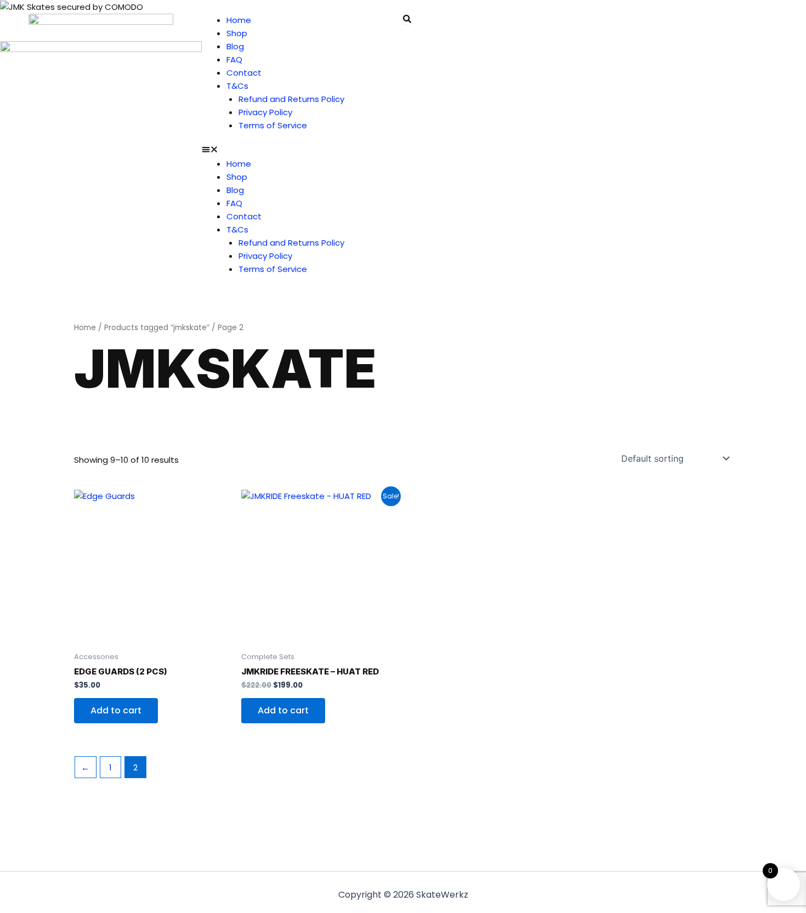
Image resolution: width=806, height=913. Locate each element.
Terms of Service (273, 125)
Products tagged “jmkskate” (156, 327)
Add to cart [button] (115, 710)
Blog (235, 46)
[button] (303, 150)
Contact (244, 72)
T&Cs (237, 86)
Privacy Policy (265, 112)
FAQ (234, 59)
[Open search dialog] (407, 19)
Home (238, 20)
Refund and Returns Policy (291, 99)
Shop (236, 33)
